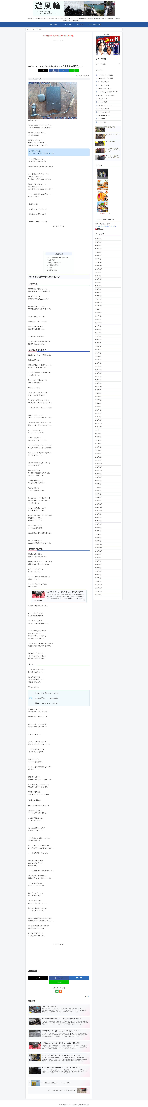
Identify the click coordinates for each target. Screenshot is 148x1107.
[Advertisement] (59, 52)
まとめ (50, 267)
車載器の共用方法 (53, 265)
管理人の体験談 (52, 270)
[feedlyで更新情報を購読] (57, 991)
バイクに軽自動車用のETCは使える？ (57, 257)
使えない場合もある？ (54, 262)
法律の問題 (51, 260)
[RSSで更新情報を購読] (60, 991)
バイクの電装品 (33, 970)
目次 (56, 254)
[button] (119, 64)
